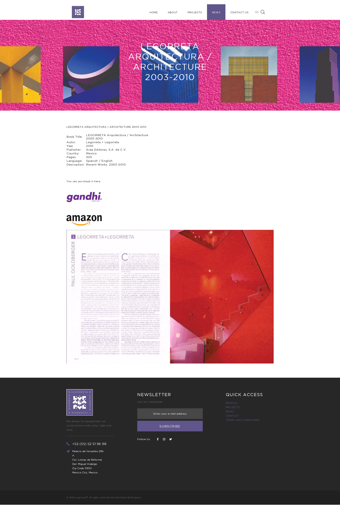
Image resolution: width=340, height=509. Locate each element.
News (216, 12)
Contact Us (239, 12)
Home (153, 12)
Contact (232, 415)
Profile (231, 403)
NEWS (230, 411)
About (173, 12)
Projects (195, 12)
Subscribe (169, 426)
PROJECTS (233, 407)
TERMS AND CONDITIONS (242, 420)
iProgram (136, 497)
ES (257, 12)
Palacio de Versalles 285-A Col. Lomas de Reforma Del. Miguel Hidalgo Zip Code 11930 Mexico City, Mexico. (88, 462)
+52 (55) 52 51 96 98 (89, 444)
